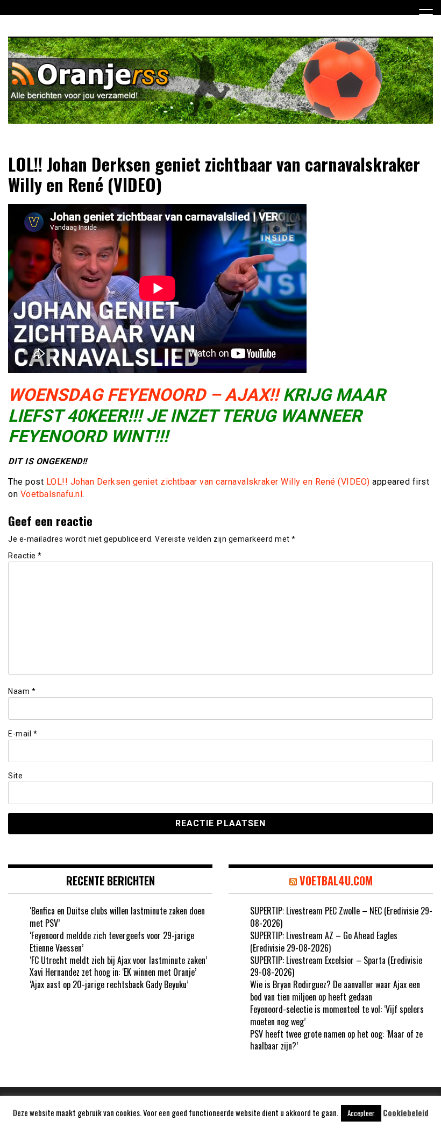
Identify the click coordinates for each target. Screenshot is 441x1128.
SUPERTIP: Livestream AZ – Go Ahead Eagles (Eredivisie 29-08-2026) (323, 941)
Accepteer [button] (361, 1113)
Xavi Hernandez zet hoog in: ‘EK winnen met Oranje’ (113, 972)
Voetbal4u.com (336, 880)
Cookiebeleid (406, 1112)
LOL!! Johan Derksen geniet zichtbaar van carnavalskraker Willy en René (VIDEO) (208, 482)
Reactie (25, 555)
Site (15, 775)
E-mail (22, 733)
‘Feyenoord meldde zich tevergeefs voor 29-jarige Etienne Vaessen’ (112, 941)
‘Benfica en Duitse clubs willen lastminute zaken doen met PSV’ (117, 917)
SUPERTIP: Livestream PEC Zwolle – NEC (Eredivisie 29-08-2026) (341, 917)
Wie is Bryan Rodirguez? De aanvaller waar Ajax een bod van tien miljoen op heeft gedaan (335, 990)
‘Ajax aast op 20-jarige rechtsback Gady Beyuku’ (109, 984)
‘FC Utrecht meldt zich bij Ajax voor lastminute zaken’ (118, 960)
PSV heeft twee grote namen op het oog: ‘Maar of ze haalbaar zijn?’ (336, 1040)
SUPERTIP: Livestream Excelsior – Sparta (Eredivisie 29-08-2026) (336, 966)
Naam (21, 691)
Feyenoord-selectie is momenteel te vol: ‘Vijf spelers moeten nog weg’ (337, 1015)
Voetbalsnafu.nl (51, 494)
